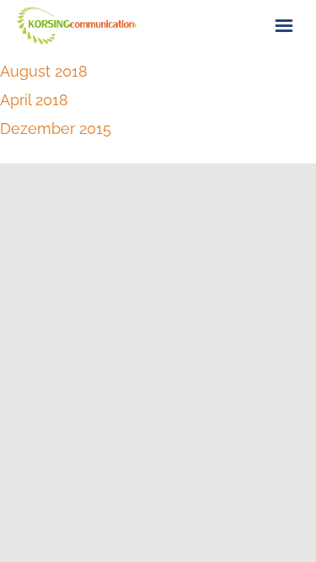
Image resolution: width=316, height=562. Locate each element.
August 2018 (44, 71)
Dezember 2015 (55, 128)
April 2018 (34, 100)
